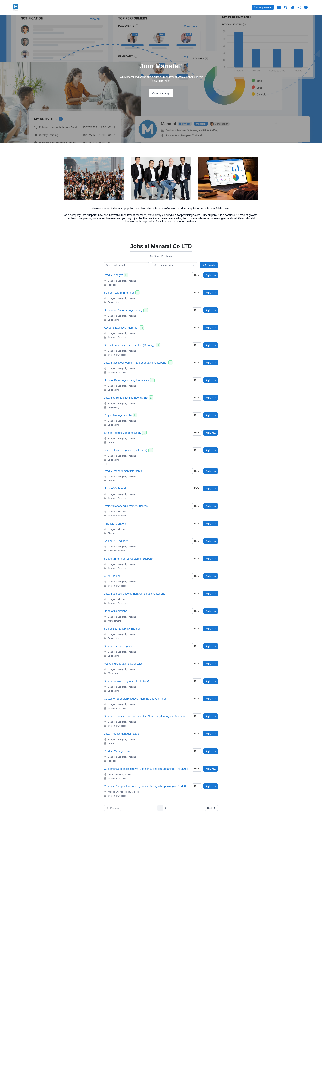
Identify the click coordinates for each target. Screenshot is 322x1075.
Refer (196, 275)
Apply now (211, 275)
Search (211, 265)
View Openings (161, 93)
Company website (262, 7)
